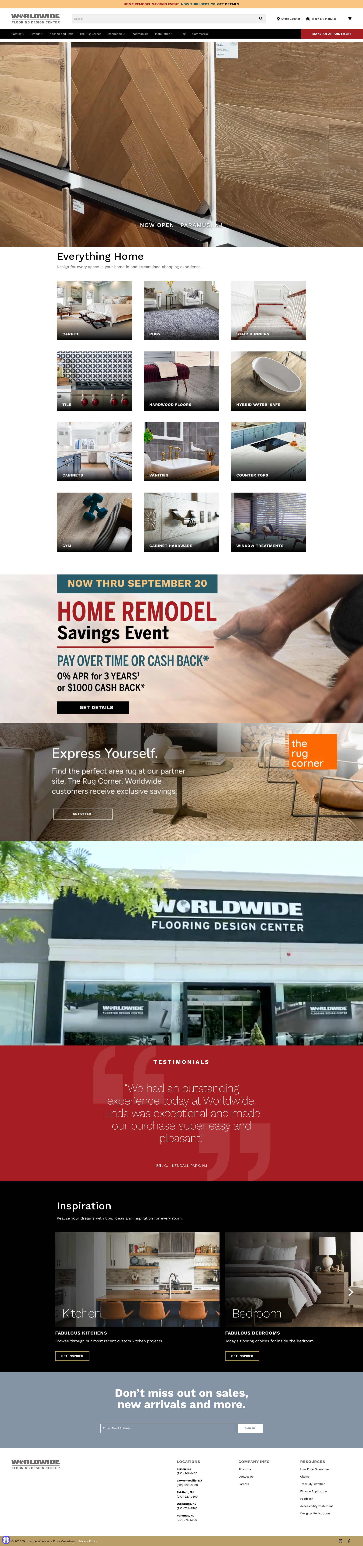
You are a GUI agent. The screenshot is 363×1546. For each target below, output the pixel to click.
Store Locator (290, 18)
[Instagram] (340, 1541)
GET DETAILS (228, 4)
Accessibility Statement (316, 1506)
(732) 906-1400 (187, 1473)
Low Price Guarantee (314, 1469)
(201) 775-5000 (187, 1520)
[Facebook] (349, 1541)
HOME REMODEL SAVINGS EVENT (151, 4)
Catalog (16, 34)
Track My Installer (324, 18)
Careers (243, 1484)
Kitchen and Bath (61, 34)
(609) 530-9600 (187, 1485)
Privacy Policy (87, 1541)
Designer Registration (315, 1513)
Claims (304, 1476)
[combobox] (169, 18)
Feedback (306, 1498)
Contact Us (246, 1476)
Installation (163, 34)
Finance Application (313, 1491)
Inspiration (115, 34)
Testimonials (139, 34)
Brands (36, 34)
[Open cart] (350, 18)
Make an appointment (332, 34)
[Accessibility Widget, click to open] (6, 1540)
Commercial (200, 34)
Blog (183, 34)
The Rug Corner (90, 34)
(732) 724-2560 (187, 1508)
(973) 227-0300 (187, 1496)
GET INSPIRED (72, 1356)
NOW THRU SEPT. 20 (198, 4)
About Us (244, 1469)
